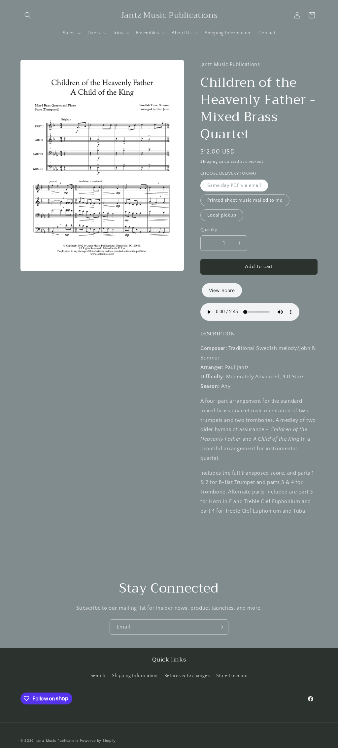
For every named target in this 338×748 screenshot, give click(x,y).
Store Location (232, 675)
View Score (222, 290)
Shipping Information (135, 675)
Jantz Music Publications (57, 741)
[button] (27, 15)
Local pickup (221, 215)
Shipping (209, 161)
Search (98, 675)
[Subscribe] (221, 627)
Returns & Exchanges (187, 675)
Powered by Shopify (98, 741)
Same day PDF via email (234, 185)
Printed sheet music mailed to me (245, 200)
